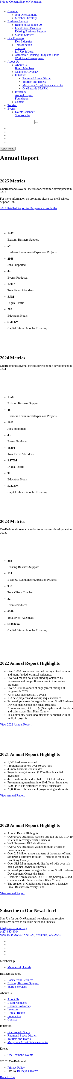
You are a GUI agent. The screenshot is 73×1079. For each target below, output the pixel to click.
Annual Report (16, 1012)
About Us (13, 999)
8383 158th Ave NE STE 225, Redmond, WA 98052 (30, 934)
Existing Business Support (23, 983)
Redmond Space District (21, 1035)
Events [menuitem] (11, 108)
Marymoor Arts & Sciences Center (27, 1042)
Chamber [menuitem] (12, 11)
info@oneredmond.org (13, 928)
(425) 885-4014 (9, 931)
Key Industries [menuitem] (23, 41)
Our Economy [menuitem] (15, 38)
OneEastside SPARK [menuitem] (35, 88)
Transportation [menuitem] (23, 44)
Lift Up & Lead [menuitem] (24, 51)
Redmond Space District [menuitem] (36, 78)
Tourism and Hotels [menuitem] (34, 81)
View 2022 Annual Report (15, 724)
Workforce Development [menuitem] (29, 58)
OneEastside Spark (18, 1032)
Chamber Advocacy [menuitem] (27, 71)
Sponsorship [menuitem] (22, 115)
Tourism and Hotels (19, 1038)
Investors (12, 1009)
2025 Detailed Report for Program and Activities (28, 208)
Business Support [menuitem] (17, 21)
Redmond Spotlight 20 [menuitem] (28, 24)
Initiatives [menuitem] (20, 75)
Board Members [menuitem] (24, 68)
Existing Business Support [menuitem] (30, 31)
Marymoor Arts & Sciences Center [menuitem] (42, 85)
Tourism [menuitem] (20, 48)
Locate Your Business (20, 980)
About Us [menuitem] (13, 61)
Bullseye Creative (27, 1070)
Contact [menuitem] (19, 101)
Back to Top (7, 1077)
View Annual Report (12, 795)
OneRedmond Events (20, 1054)
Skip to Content (9, 1)
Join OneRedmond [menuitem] (26, 14)
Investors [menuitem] (20, 91)
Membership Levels (19, 967)
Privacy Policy (16, 1067)
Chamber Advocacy (19, 1006)
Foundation (14, 1016)
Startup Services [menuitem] (24, 34)
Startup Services (17, 986)
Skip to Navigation (30, 1)
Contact (12, 1019)
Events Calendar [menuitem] (24, 111)
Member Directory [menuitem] (26, 18)
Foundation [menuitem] (21, 98)
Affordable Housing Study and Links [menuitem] (37, 54)
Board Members (17, 1002)
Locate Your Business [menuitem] (28, 28)
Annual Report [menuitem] (24, 95)
